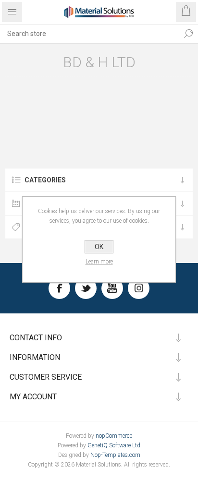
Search (188, 33)
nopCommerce (114, 435)
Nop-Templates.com (115, 455)
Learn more (99, 261)
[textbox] (89, 33)
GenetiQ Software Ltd (113, 445)
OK (99, 247)
